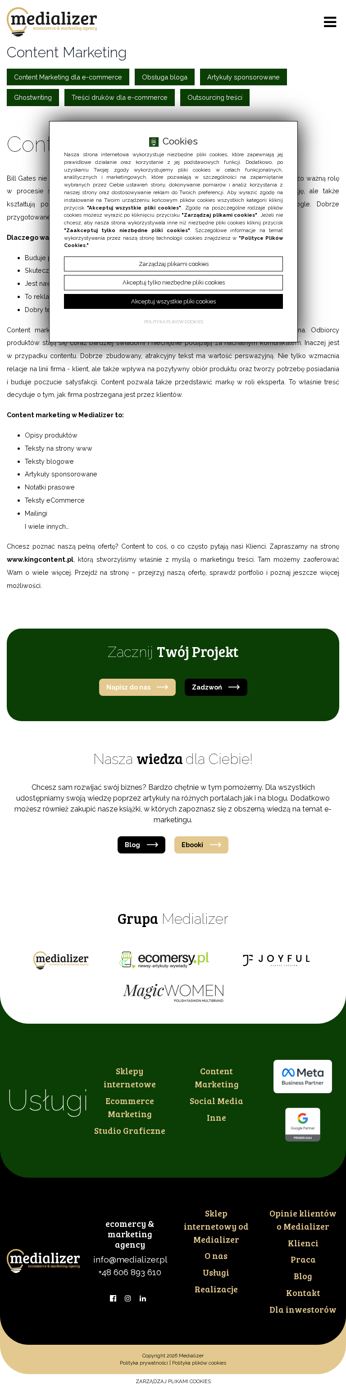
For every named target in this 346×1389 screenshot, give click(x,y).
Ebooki (192, 844)
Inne (216, 1117)
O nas (216, 1255)
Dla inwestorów (303, 1309)
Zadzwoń (207, 687)
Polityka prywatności (144, 1363)
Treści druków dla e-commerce (120, 97)
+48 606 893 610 (129, 1272)
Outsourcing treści (214, 97)
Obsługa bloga (164, 77)
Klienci (303, 1243)
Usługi (216, 1272)
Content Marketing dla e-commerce (68, 77)
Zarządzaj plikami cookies (173, 1381)
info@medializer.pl (130, 1259)
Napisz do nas (128, 687)
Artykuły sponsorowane (243, 77)
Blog (132, 844)
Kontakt (303, 1292)
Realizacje (216, 1289)
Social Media (216, 1100)
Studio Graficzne (129, 1130)
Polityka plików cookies (199, 1363)
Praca (303, 1259)
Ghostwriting (33, 97)
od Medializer (216, 1226)
